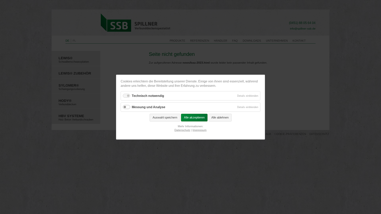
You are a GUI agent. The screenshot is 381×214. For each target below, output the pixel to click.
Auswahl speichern (165, 117)
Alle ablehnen (220, 117)
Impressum (199, 130)
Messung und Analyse (148, 107)
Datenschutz (182, 130)
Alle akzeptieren (194, 117)
